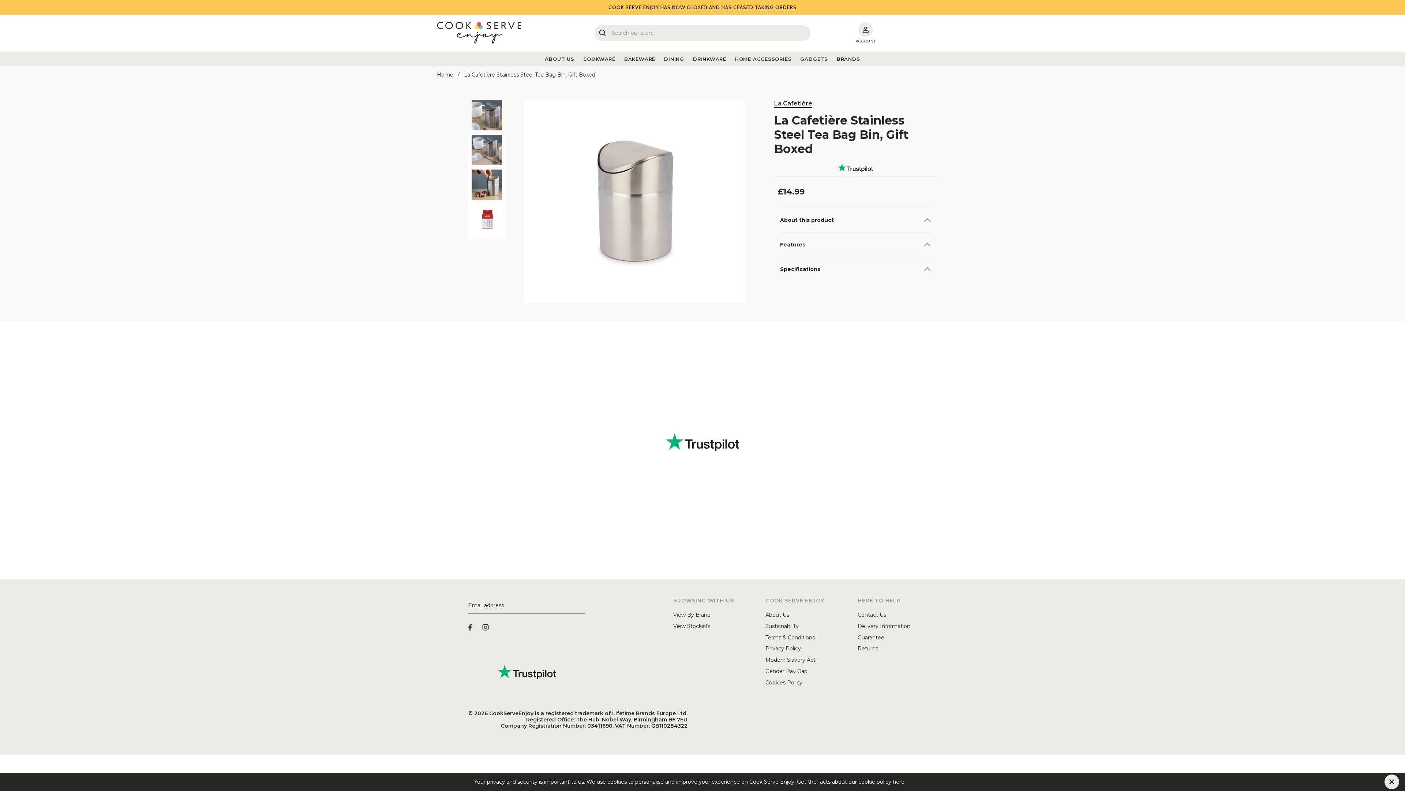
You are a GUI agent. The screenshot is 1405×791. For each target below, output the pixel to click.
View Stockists (691, 626)
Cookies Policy (783, 682)
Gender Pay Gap (786, 671)
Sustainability (782, 626)
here (910, 782)
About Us (777, 615)
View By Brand (692, 615)
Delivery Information (884, 626)
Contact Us (872, 615)
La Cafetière (793, 103)
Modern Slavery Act (790, 660)
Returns (868, 648)
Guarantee (871, 637)
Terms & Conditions (790, 637)
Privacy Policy (783, 648)
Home (445, 74)
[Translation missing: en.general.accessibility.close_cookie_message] (1392, 782)
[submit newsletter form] (582, 605)
